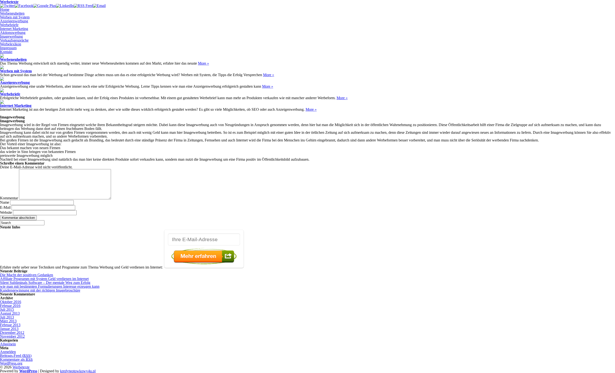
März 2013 (8, 321)
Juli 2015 (7, 309)
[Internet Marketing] (2, 102)
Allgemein (8, 344)
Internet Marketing (14, 29)
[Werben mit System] (2, 68)
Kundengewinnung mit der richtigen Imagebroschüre (40, 290)
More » (203, 63)
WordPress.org (11, 363)
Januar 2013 (9, 329)
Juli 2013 (7, 317)
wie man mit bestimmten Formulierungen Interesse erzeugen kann (49, 286)
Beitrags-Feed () (15, 356)
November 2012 (12, 336)
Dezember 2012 (12, 332)
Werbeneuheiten (12, 13)
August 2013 (10, 313)
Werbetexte (21, 367)
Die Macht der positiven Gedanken (26, 275)
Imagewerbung (11, 36)
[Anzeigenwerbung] (2, 79)
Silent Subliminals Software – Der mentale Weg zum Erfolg (45, 283)
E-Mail (5, 207)
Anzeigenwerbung (14, 21)
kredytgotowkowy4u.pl (78, 371)
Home (4, 9)
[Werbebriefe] (2, 91)
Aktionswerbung (12, 33)
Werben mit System (15, 17)
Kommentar (9, 198)
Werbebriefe (9, 25)
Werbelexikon (10, 44)
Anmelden (8, 352)
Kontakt (6, 52)
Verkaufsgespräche (14, 40)
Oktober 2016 (10, 302)
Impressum (8, 48)
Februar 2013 (10, 325)
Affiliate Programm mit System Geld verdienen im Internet (44, 279)
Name (4, 202)
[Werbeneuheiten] (2, 56)
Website (6, 212)
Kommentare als (16, 359)
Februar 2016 (10, 306)
